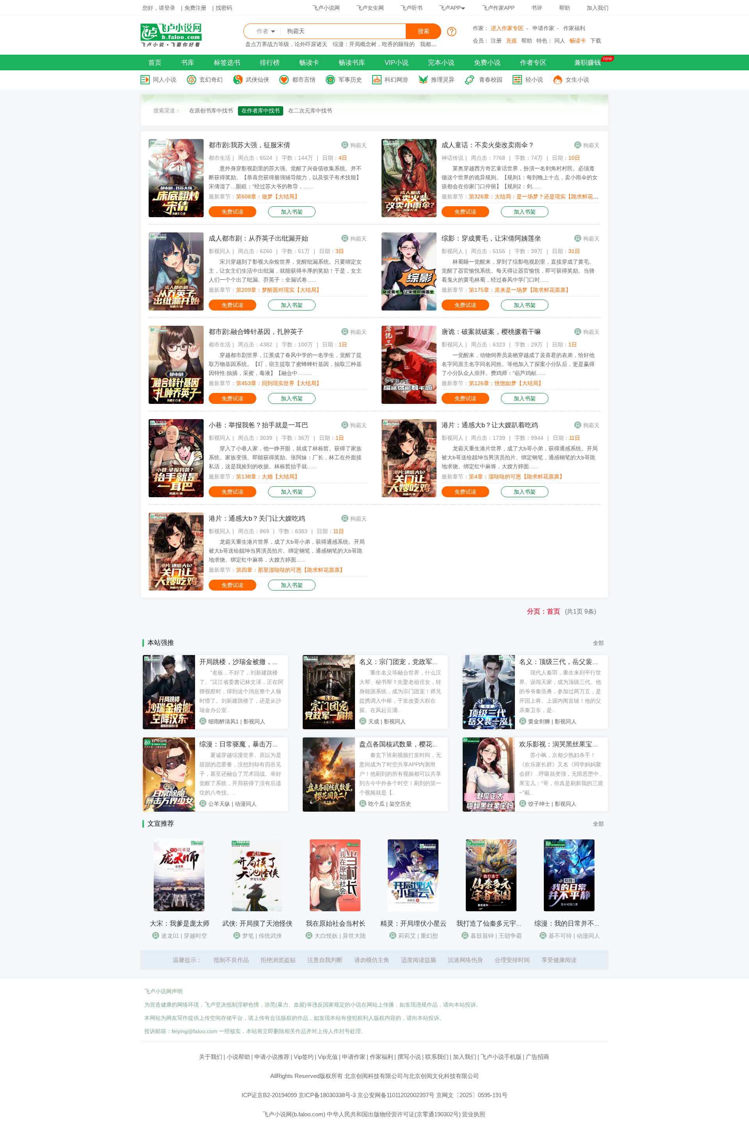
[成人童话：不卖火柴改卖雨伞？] (409, 215)
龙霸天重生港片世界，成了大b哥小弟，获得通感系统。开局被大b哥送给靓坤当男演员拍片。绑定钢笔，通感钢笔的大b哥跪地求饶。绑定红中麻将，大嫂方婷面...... (520, 457)
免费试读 (232, 212)
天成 (373, 721)
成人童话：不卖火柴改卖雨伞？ (488, 145)
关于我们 (210, 1056)
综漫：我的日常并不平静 (570, 923)
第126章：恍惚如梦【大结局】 (506, 383)
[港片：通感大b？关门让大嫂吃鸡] (176, 588)
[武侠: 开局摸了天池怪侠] (257, 909)
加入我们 (598, 8)
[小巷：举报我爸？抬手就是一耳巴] (176, 495)
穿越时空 (195, 935)
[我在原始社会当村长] (335, 909)
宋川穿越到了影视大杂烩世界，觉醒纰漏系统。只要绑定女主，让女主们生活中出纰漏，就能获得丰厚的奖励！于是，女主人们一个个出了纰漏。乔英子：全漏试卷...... (285, 271)
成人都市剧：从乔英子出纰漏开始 (258, 238)
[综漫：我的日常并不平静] (569, 909)
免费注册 (195, 8)
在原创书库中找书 (211, 110)
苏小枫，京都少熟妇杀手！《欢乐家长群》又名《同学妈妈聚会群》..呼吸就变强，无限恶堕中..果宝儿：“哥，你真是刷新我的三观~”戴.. (561, 774)
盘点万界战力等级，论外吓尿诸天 (286, 44)
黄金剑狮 (539, 721)
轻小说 (534, 79)
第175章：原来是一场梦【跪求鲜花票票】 (520, 290)
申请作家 (543, 28)
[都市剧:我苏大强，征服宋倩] (176, 215)
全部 (598, 643)
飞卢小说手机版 (501, 1056)
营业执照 (473, 1114)
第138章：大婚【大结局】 (268, 476)
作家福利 (574, 28)
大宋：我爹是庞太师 (179, 923)
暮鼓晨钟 (482, 935)
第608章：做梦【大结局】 (268, 196)
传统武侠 (270, 935)
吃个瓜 (376, 804)
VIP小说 (396, 62)
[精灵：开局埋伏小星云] (413, 909)
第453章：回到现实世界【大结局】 (279, 383)
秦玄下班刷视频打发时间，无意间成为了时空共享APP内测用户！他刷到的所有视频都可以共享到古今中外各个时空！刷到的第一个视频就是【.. (400, 774)
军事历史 (350, 79)
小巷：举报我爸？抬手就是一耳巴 (258, 425)
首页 (155, 62)
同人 (559, 40)
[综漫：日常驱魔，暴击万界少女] (169, 810)
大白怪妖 (326, 935)
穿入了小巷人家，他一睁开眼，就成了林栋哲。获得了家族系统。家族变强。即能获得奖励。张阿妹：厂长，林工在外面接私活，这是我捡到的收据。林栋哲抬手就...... (285, 457)
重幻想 (429, 935)
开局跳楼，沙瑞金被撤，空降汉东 (249, 662)
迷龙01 (170, 935)
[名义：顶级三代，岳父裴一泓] (489, 727)
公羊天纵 (219, 804)
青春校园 (490, 79)
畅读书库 (352, 62)
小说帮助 (238, 1056)
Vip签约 (304, 1056)
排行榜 (270, 62)
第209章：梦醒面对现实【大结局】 (279, 290)
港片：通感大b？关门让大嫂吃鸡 (257, 518)
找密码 (224, 8)
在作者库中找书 (260, 110)
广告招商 (537, 1056)
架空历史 (400, 804)
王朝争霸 (510, 935)
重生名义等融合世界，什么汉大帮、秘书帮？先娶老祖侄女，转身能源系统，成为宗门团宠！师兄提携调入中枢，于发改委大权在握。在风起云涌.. (400, 691)
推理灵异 (442, 79)
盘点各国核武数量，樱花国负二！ (409, 744)
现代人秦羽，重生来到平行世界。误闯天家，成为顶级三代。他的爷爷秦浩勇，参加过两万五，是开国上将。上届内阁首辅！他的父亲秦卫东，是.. (560, 691)
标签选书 (227, 62)
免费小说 (487, 62)
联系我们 (437, 1056)
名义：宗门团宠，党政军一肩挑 (405, 662)
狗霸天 (358, 145)
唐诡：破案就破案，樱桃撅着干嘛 (491, 332)
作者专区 (533, 62)
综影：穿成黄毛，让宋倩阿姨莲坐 (491, 238)
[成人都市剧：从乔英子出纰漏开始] (176, 308)
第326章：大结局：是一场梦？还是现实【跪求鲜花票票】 (539, 196)
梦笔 (248, 935)
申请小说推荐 (271, 1056)
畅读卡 (578, 40)
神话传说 (452, 158)
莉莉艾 (407, 935)
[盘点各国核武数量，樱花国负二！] (329, 810)
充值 (511, 40)
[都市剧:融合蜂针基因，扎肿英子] (176, 402)
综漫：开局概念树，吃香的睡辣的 (374, 44)
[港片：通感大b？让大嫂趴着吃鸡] (409, 495)
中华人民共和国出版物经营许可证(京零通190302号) (394, 1114)
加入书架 (292, 212)
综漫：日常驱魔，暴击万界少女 (245, 744)
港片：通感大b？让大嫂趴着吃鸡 (490, 425)
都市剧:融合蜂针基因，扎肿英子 (256, 332)
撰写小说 (409, 1056)
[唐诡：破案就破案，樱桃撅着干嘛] (409, 402)
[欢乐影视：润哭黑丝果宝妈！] (489, 810)
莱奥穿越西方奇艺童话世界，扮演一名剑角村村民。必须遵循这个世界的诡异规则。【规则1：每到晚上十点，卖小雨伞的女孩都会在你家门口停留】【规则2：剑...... (520, 177)
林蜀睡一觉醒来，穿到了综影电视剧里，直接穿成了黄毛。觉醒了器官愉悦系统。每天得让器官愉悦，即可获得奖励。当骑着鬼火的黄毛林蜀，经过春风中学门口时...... (518, 271)
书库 (187, 62)
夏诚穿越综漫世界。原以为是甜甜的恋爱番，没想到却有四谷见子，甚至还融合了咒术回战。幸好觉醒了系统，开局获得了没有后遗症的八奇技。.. (240, 774)
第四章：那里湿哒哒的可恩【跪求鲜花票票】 (290, 570)
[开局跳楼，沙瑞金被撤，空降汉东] (169, 727)
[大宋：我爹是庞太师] (179, 909)
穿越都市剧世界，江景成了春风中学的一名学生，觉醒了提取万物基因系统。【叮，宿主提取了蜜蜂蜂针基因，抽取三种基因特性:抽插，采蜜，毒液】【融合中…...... (285, 364)
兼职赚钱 (587, 62)
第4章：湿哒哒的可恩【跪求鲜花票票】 (517, 476)
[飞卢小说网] (175, 45)
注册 (496, 40)
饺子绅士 (539, 804)
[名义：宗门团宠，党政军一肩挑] (329, 727)
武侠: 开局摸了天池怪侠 (257, 923)
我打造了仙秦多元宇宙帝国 (496, 923)
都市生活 (220, 158)
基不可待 (560, 935)
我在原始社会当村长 (336, 923)
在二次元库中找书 (310, 110)
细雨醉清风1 (223, 721)
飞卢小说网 (326, 8)
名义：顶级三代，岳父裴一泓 (562, 662)
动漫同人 (246, 804)
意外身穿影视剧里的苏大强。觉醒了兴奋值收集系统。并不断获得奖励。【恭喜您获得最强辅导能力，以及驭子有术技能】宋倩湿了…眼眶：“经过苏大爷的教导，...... (285, 177)
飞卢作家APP (498, 8)
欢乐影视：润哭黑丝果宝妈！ (562, 744)
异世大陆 (354, 935)
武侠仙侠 (257, 79)
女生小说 (577, 79)
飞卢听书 (411, 8)
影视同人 (220, 251)
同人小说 (164, 79)
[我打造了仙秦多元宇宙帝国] (491, 909)
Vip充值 (328, 1056)
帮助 (564, 8)
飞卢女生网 (370, 8)
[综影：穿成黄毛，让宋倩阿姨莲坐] (409, 308)
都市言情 (304, 79)
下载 (595, 40)
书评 (536, 8)
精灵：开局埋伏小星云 (413, 923)
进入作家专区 (507, 28)
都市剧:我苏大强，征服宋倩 (249, 145)
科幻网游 (396, 79)
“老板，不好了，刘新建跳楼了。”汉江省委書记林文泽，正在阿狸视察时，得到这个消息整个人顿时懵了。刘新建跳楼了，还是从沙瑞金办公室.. (241, 691)
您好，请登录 (158, 8)
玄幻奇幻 (211, 79)
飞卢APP (450, 8)
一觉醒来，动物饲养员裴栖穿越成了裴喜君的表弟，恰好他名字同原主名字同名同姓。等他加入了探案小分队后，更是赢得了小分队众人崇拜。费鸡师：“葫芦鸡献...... (518, 364)
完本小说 (441, 62)
